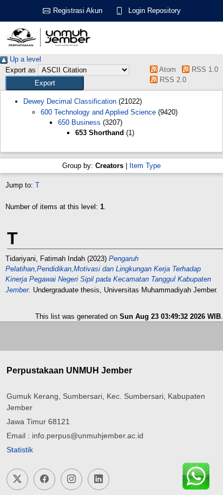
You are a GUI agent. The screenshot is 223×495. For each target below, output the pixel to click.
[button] (44, 83)
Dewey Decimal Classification (69, 101)
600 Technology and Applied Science (98, 112)
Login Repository (154, 10)
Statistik (19, 449)
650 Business (79, 122)
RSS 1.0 (203, 69)
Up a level (24, 59)
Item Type (145, 166)
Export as (20, 70)
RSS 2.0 (172, 80)
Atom (167, 69)
